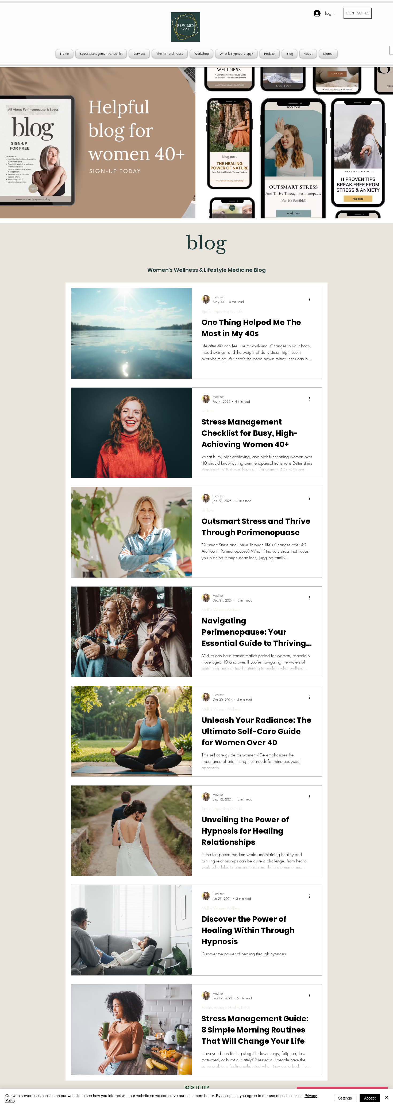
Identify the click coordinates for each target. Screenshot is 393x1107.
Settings (345, 1098)
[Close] (386, 1098)
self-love (208, 411)
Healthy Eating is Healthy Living (226, 1007)
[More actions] (311, 299)
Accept (370, 1098)
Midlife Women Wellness (221, 609)
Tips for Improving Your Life (222, 311)
